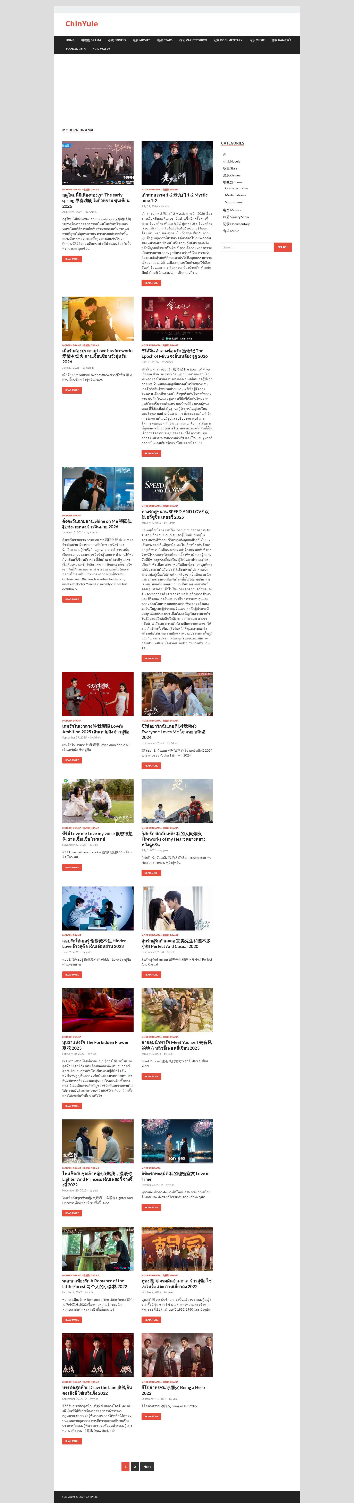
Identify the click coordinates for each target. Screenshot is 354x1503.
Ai (224, 154)
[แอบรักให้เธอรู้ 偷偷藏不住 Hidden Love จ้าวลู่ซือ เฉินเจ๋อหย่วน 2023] (98, 908)
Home (70, 40)
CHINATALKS (101, 49)
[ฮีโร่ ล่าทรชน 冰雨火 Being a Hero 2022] (177, 1355)
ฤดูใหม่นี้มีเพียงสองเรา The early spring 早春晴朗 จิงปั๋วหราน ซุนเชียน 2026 (95, 200)
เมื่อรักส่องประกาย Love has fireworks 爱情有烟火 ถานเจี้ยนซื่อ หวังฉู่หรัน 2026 (97, 356)
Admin (92, 211)
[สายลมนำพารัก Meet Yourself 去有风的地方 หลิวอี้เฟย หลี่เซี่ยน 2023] (177, 1010)
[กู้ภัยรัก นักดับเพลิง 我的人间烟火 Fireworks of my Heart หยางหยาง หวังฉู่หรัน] (177, 801)
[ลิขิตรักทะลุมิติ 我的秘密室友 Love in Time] (177, 1141)
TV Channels (76, 49)
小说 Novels (117, 40)
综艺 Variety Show (193, 40)
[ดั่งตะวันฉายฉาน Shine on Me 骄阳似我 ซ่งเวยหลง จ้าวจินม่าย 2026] (98, 489)
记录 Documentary (228, 40)
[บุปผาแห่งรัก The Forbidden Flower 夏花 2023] (98, 1010)
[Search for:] (256, 247)
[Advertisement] (177, 91)
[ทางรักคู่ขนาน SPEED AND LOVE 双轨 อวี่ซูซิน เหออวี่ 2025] (177, 484)
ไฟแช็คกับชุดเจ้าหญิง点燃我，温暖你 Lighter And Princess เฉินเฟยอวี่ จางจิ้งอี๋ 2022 (97, 1179)
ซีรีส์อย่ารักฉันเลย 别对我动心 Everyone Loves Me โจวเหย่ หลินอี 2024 (173, 731)
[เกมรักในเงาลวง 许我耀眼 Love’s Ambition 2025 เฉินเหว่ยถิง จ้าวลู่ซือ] (98, 694)
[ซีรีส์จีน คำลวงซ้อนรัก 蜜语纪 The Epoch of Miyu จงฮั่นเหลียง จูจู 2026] (177, 319)
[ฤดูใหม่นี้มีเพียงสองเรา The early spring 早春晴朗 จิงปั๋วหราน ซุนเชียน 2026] (98, 163)
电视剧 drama (91, 189)
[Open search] (290, 40)
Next (147, 1466)
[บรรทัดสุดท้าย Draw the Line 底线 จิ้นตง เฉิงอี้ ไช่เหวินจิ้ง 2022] (98, 1355)
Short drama (234, 202)
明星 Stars (164, 40)
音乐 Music (257, 40)
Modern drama (71, 189)
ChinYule (81, 24)
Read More (70, 258)
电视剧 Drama (91, 40)
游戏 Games (280, 40)
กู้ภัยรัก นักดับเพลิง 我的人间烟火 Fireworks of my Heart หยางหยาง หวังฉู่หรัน (173, 839)
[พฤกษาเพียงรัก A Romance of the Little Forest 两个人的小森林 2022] (98, 1249)
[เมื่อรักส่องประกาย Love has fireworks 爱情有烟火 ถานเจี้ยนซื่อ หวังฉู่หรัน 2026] (98, 319)
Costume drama (236, 188)
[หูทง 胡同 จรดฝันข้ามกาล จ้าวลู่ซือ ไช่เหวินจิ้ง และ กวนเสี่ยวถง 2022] (177, 1249)
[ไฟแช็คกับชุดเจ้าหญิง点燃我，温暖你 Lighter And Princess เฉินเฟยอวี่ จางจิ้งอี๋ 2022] (98, 1141)
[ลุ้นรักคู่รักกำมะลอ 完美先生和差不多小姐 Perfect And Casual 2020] (177, 908)
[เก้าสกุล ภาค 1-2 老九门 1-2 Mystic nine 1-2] (177, 163)
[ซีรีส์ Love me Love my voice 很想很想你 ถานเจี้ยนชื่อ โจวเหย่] (98, 801)
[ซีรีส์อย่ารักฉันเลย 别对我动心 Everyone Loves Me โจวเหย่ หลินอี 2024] (177, 694)
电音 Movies (141, 40)
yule (167, 206)
